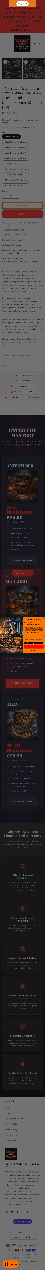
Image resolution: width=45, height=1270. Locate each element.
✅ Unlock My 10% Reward (34, 643)
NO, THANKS (33, 650)
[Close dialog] (43, 618)
